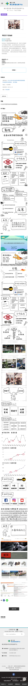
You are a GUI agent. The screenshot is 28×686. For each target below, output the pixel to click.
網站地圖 (22, 680)
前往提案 (7, 89)
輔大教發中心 (18, 667)
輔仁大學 (10, 666)
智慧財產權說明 (7, 680)
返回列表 (14, 609)
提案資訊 (11, 10)
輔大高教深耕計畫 (10, 667)
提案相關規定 (15, 680)
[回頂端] (24, 679)
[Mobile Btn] (2, 2)
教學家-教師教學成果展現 (19, 666)
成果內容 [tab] (4, 96)
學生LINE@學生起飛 (14, 669)
